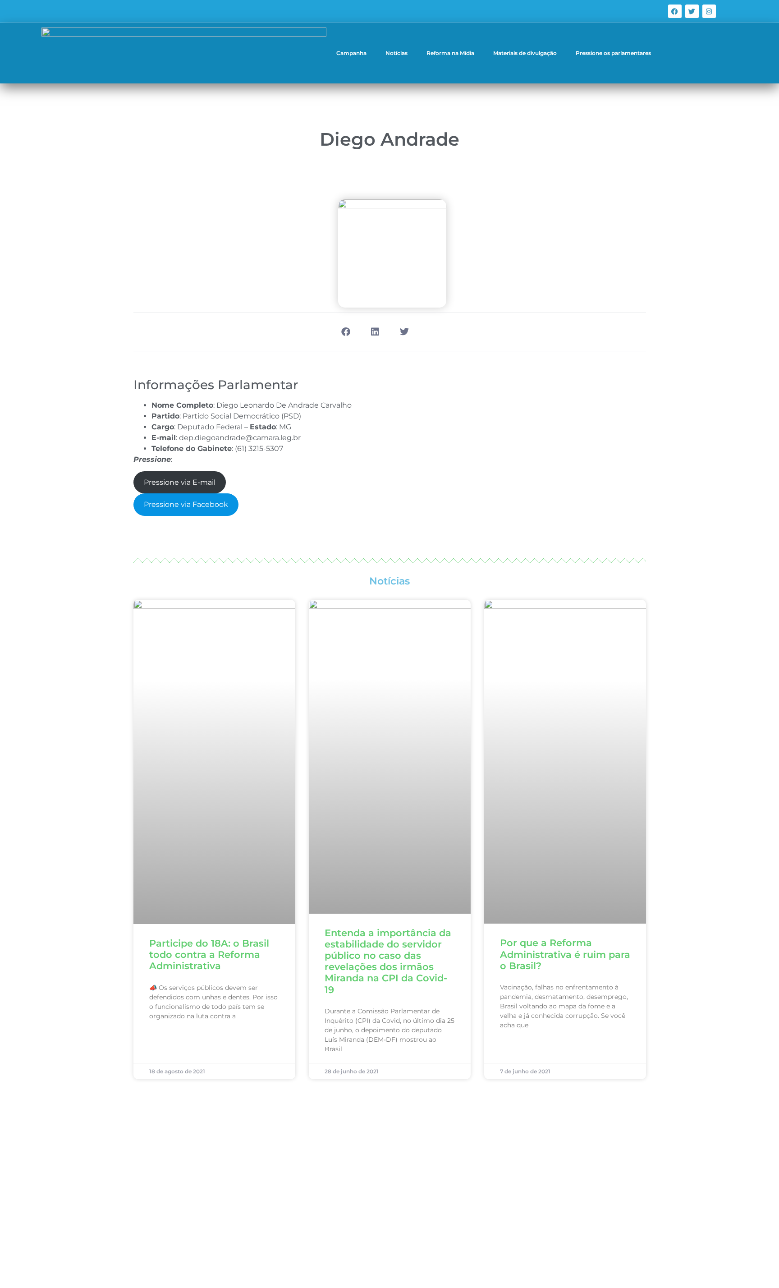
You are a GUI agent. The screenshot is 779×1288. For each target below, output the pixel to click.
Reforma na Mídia (450, 53)
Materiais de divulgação (525, 53)
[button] (345, 332)
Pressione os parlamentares (613, 53)
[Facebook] (675, 11)
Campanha (351, 53)
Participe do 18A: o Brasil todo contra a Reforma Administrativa (209, 954)
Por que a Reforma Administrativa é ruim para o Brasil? (565, 954)
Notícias (396, 53)
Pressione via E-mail (179, 482)
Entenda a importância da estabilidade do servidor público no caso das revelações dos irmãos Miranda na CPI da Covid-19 (388, 961)
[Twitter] (692, 11)
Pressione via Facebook (186, 504)
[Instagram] (709, 11)
